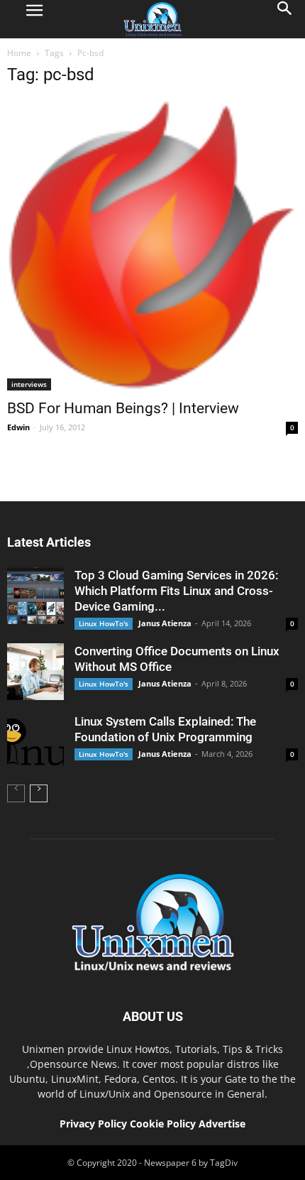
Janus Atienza (165, 623)
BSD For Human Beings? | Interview (123, 408)
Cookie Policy (164, 1123)
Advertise (222, 1123)
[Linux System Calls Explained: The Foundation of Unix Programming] (35, 742)
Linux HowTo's (103, 623)
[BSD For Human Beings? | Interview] (152, 244)
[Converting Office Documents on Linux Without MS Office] (35, 671)
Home (19, 53)
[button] (285, 19)
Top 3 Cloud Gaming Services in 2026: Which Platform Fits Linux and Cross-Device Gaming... (176, 590)
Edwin (18, 427)
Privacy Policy (93, 1123)
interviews (29, 384)
